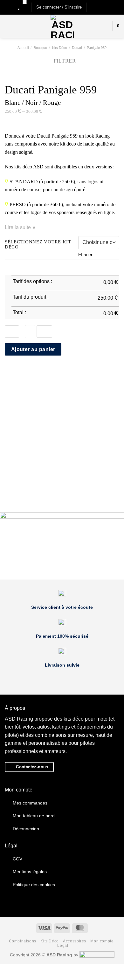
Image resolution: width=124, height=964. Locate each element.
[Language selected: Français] (25, 6)
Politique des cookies (34, 884)
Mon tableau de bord (34, 815)
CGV (17, 858)
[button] (59, 7)
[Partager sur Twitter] (24, 371)
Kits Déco (49, 941)
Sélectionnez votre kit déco (38, 244)
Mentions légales (30, 871)
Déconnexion (26, 828)
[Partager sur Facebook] (16, 371)
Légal (62, 945)
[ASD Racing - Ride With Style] (62, 26)
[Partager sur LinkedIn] (47, 371)
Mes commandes (30, 802)
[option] (25, 9)
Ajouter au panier (33, 349)
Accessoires (74, 941)
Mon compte (102, 941)
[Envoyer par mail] (31, 371)
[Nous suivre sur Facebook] (92, 7)
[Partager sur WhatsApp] (8, 371)
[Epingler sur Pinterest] (39, 371)
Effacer (85, 254)
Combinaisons (22, 941)
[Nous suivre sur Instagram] (98, 7)
